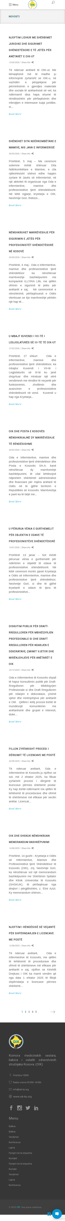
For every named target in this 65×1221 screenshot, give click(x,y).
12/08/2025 (14, 945)
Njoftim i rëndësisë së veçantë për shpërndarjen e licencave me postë (32, 933)
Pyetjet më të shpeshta (20, 1153)
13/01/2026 (14, 547)
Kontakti (13, 1158)
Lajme (12, 1147)
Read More (15, 114)
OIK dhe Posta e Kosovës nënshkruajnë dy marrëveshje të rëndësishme (32, 437)
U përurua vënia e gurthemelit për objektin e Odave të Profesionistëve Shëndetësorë (32, 535)
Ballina (12, 1126)
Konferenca (15, 1142)
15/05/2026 (14, 62)
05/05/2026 (14, 153)
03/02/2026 (14, 450)
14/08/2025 (14, 848)
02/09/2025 (14, 761)
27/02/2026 (14, 348)
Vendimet (14, 1137)
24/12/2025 (14, 670)
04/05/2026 (14, 257)
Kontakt (13, 1169)
